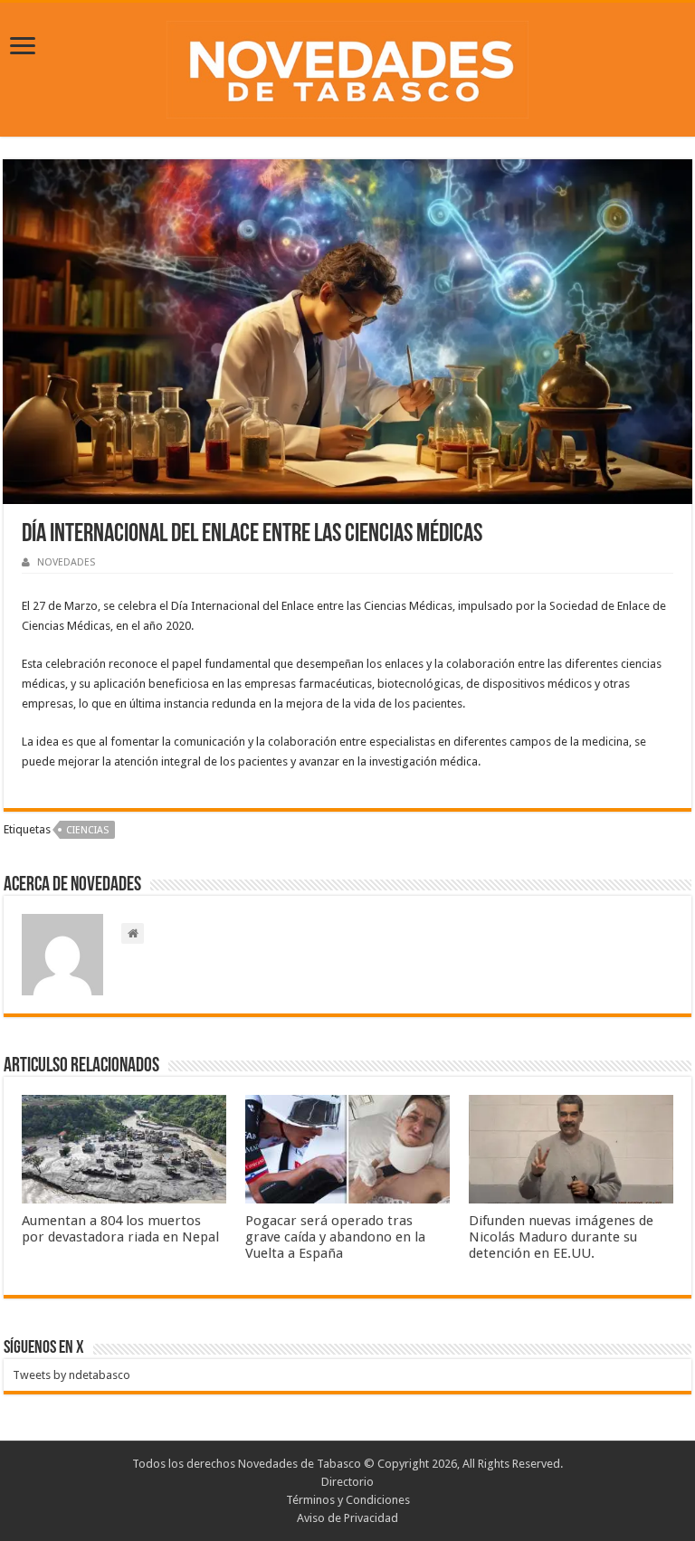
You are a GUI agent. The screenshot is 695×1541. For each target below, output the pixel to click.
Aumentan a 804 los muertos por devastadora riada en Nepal (120, 1229)
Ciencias (87, 830)
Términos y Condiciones (348, 1500)
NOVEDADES (66, 562)
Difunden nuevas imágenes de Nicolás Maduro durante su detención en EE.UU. (561, 1237)
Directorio (347, 1482)
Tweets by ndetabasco (71, 1375)
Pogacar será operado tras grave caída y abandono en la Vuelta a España (335, 1237)
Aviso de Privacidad (347, 1518)
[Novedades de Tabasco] (347, 66)
